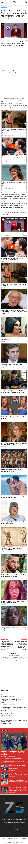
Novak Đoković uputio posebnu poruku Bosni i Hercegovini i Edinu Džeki (18, 781)
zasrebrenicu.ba (19, 842)
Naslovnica (3, 5)
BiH (10, 5)
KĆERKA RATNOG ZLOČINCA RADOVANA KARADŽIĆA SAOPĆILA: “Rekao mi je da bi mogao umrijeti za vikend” (7, 645)
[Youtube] (16, 660)
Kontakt (14, 840)
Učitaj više (13, 726)
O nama (3, 838)
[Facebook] (12, 660)
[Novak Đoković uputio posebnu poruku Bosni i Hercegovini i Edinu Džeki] (4, 782)
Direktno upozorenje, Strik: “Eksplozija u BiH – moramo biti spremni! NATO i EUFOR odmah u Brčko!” (21, 645)
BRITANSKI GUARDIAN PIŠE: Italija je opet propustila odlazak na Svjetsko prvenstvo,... (13, 753)
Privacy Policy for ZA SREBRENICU (13, 838)
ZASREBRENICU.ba (7, 20)
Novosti (7, 5)
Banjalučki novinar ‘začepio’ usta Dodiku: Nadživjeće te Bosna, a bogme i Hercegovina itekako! (12, 701)
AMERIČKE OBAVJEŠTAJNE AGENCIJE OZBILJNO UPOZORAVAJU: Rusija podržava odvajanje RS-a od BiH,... (18, 789)
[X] (14, 660)
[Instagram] (14, 830)
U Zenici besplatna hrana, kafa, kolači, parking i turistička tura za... (18, 773)
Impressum (24, 838)
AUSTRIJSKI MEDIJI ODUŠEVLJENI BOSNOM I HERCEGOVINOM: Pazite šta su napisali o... (18, 767)
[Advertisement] (14, 58)
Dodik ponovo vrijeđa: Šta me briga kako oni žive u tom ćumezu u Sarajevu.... (14, 708)
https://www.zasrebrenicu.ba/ (14, 655)
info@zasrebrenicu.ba (18, 827)
